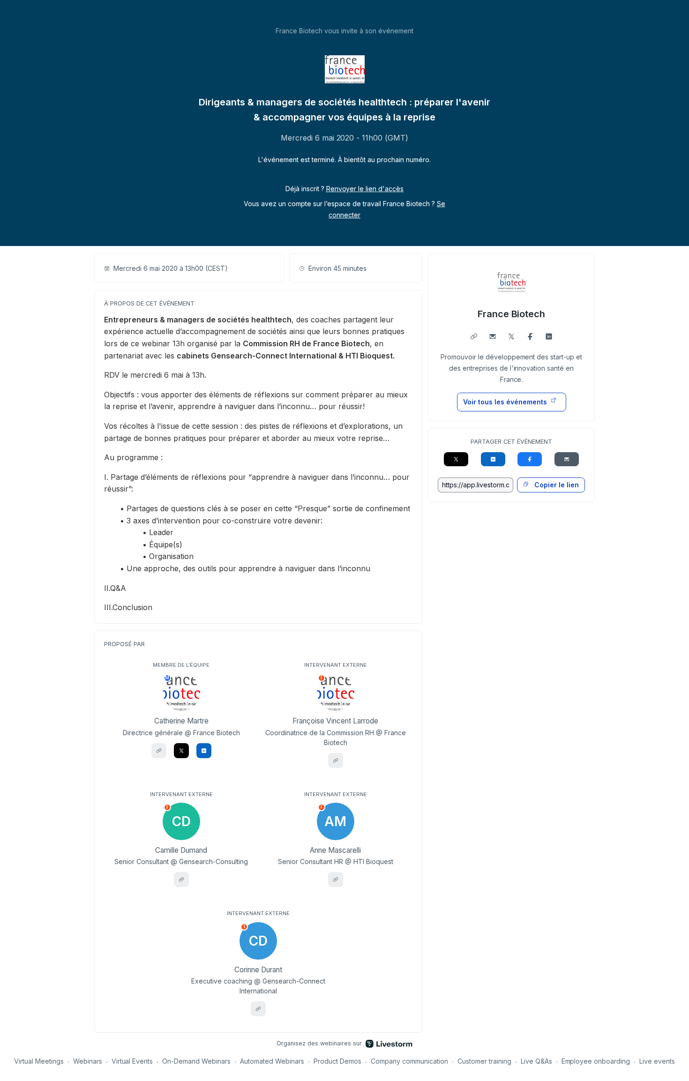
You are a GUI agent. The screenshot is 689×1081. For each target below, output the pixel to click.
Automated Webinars (272, 1061)
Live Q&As (536, 1061)
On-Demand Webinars (196, 1061)
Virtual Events (132, 1061)
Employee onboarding (596, 1061)
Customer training (484, 1061)
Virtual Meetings (39, 1061)
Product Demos (337, 1061)
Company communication (409, 1061)
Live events (657, 1061)
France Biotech (512, 314)
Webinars (87, 1061)
